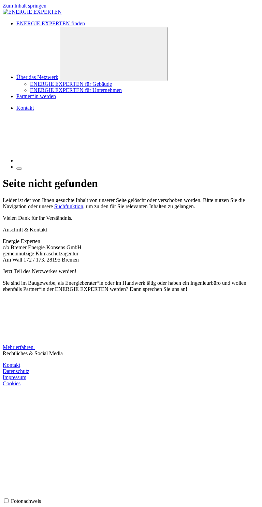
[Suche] (67, 160)
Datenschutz (16, 371)
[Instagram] (54, 441)
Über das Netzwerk (37, 77)
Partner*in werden (36, 96)
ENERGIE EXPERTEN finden (50, 23)
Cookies (11, 383)
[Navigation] (19, 169)
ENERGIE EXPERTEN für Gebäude (71, 84)
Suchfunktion (68, 206)
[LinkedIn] (54, 494)
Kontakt (25, 108)
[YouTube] (157, 441)
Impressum (14, 377)
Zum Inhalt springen (24, 6)
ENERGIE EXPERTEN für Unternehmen (76, 90)
